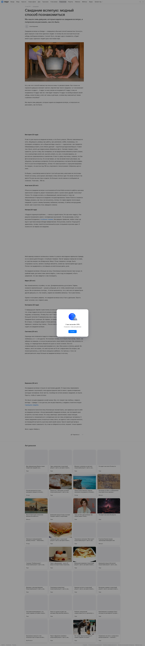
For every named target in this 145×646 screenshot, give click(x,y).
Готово (72, 331)
